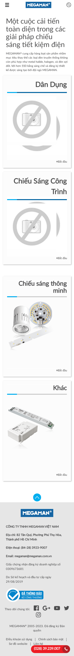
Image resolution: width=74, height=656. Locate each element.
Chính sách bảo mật (50, 639)
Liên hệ (38, 643)
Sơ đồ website (18, 643)
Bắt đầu (62, 161)
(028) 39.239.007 (47, 648)
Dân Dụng (51, 84)
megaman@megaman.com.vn (33, 556)
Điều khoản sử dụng (19, 639)
